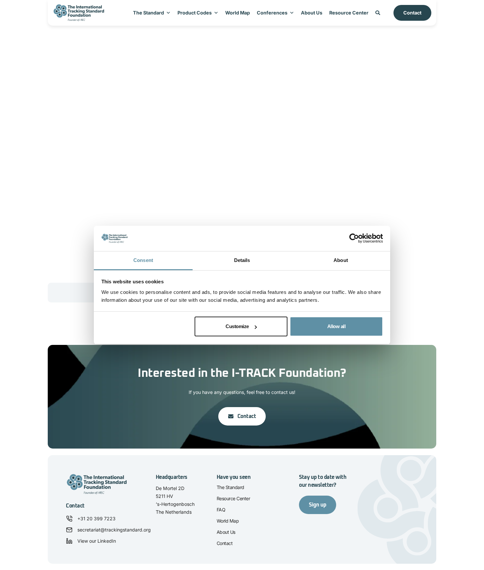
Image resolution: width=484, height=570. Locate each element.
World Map (237, 12)
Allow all (336, 326)
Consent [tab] (143, 260)
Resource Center (348, 12)
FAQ (221, 509)
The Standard (148, 12)
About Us (311, 12)
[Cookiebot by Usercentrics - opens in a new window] (354, 239)
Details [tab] (242, 260)
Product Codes (194, 12)
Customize (237, 326)
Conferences (272, 12)
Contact (412, 12)
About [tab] (341, 260)
